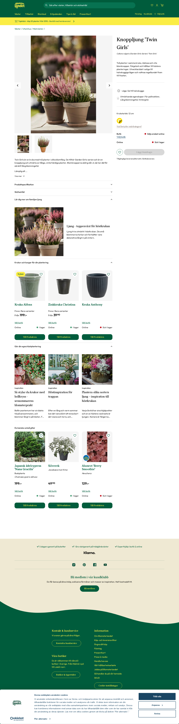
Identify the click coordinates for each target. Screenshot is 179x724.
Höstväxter (38, 28)
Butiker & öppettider (66, 675)
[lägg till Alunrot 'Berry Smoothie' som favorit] (108, 435)
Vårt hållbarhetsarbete (105, 665)
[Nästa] (109, 85)
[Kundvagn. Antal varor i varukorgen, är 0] (161, 5)
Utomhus (27, 28)
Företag (138, 14)
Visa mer (18, 176)
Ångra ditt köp (100, 644)
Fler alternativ (40, 719)
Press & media (100, 657)
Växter (18, 28)
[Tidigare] (18, 85)
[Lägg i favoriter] (120, 152)
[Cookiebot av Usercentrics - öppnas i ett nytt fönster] (17, 719)
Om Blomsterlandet (103, 636)
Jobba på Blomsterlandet (106, 669)
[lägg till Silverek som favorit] (74, 435)
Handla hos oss (101, 661)
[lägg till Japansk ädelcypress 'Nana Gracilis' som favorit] (41, 435)
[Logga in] (156, 5)
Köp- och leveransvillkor (105, 640)
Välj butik (160, 14)
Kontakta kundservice (66, 643)
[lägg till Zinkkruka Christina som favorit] (74, 274)
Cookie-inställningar (108, 685)
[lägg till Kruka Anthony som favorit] (108, 274)
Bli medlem (89, 588)
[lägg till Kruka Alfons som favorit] (41, 274)
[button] (63, 184)
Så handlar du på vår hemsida (108, 673)
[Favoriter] (152, 5)
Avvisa (157, 713)
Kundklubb (148, 14)
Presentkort (99, 652)
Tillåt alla (157, 696)
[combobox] (92, 5)
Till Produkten (34, 338)
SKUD (97, 678)
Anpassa (156, 705)
